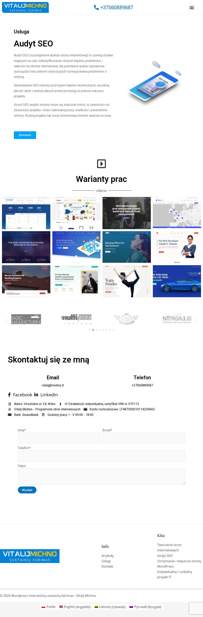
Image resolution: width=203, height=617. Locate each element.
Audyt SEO (165, 556)
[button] (191, 7)
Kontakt (107, 566)
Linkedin (48, 394)
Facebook (21, 394)
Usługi (106, 561)
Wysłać (27, 490)
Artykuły (108, 556)
